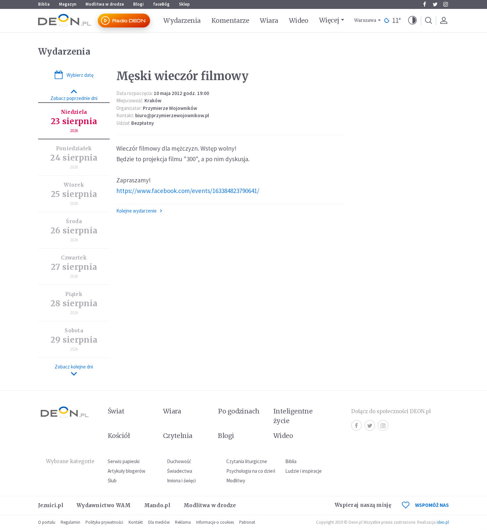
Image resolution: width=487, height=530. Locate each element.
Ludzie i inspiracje (303, 471)
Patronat (247, 522)
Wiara (269, 20)
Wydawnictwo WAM (104, 505)
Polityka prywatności (104, 522)
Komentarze (230, 20)
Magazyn (67, 4)
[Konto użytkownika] (443, 20)
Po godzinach (239, 411)
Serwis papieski (123, 461)
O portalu (46, 522)
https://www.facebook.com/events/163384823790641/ (187, 191)
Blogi (138, 4)
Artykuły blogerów (126, 471)
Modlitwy (235, 480)
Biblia (44, 4)
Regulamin (70, 522)
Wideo (298, 20)
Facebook (424, 4)
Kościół (119, 436)
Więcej (329, 20)
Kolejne (136, 211)
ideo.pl (443, 522)
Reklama (183, 522)
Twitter (435, 4)
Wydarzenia (182, 20)
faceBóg (161, 4)
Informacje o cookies (215, 522)
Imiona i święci (181, 480)
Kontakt (136, 522)
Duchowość (179, 461)
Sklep (184, 4)
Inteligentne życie (293, 416)
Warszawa (365, 20)
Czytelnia (177, 436)
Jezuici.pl (50, 505)
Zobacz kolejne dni (74, 366)
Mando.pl (157, 505)
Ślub (112, 480)
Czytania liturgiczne (246, 461)
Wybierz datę (80, 74)
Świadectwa (179, 471)
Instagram (445, 4)
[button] (412, 20)
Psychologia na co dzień (250, 471)
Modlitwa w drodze (104, 4)
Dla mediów (159, 522)
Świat (116, 411)
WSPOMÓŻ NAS (432, 505)
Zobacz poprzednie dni (73, 98)
